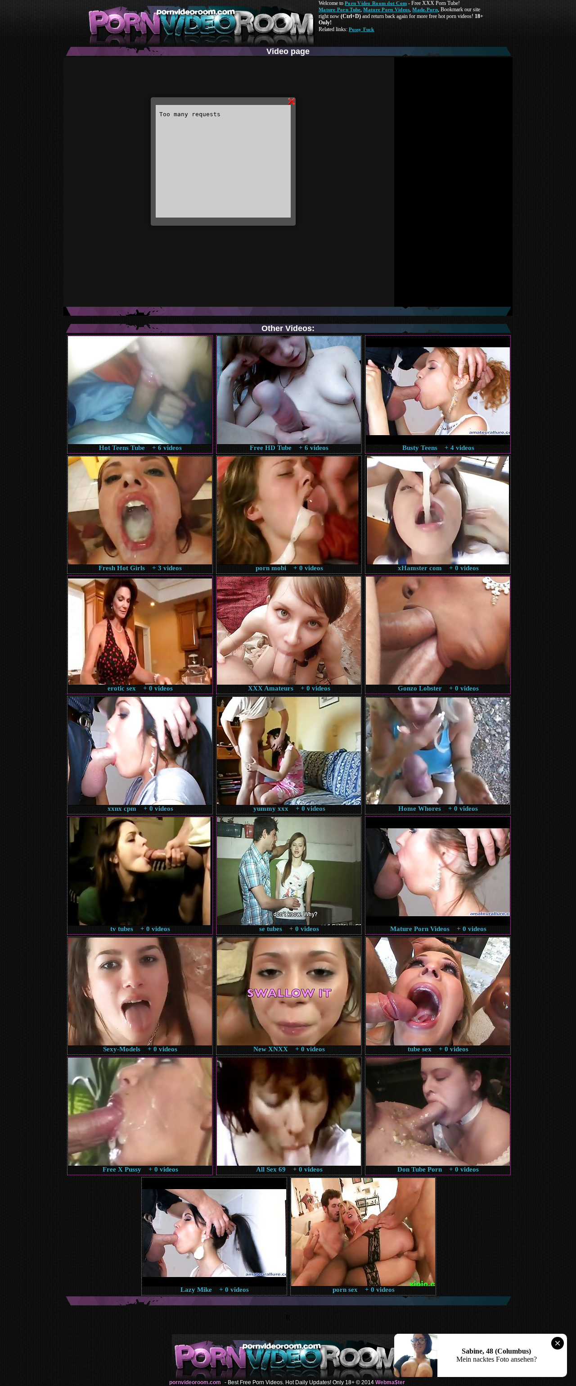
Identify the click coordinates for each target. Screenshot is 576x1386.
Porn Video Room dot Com (376, 3)
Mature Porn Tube (339, 9)
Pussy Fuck (361, 29)
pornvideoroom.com (195, 1382)
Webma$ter (390, 1382)
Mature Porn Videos (386, 9)
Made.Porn (424, 9)
